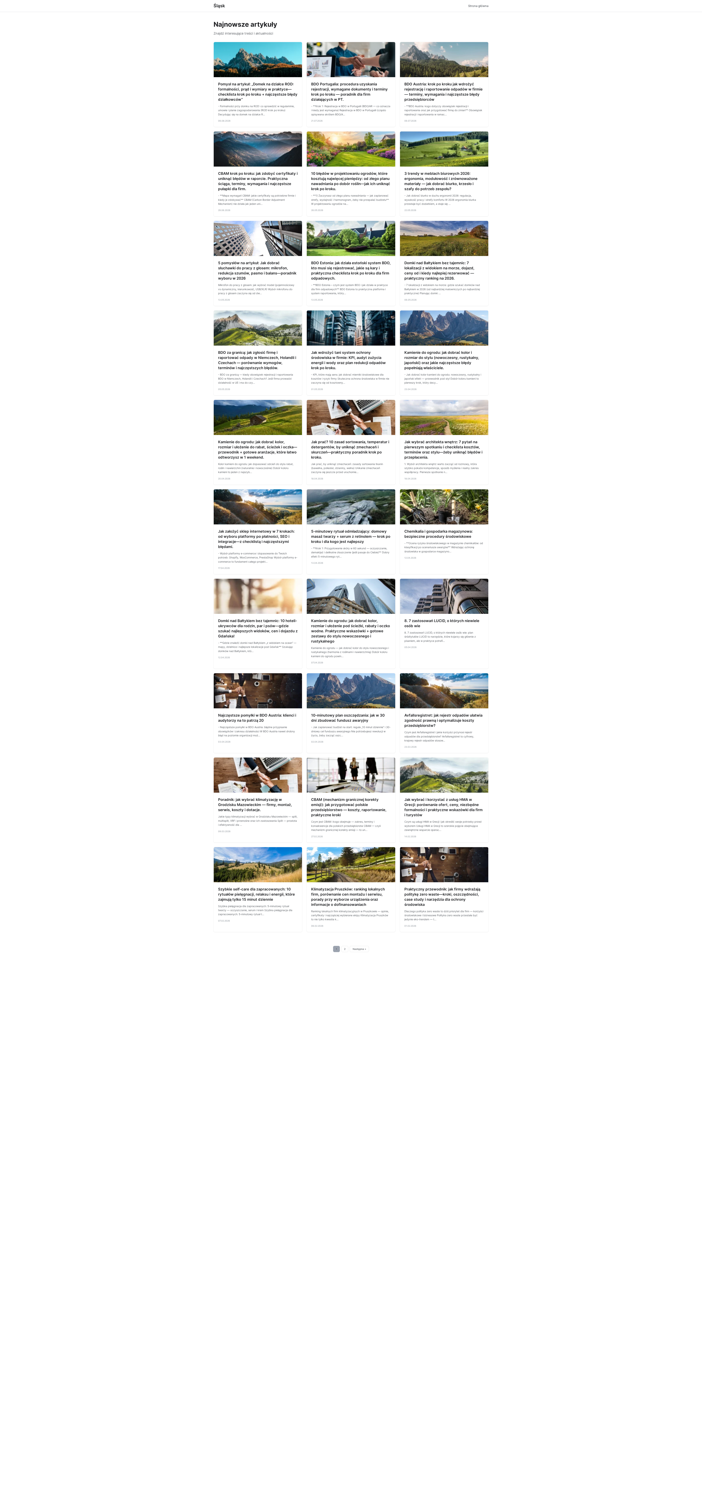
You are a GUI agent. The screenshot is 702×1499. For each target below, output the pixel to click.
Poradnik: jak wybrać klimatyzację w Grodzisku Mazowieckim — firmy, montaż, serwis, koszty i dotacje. (255, 804)
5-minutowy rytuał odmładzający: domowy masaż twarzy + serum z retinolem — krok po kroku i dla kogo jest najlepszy (350, 536)
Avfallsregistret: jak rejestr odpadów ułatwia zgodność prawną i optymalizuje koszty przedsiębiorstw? (443, 720)
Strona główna (478, 6)
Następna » (359, 949)
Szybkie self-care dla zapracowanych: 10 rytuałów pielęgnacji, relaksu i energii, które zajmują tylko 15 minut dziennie (256, 894)
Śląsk (219, 5)
